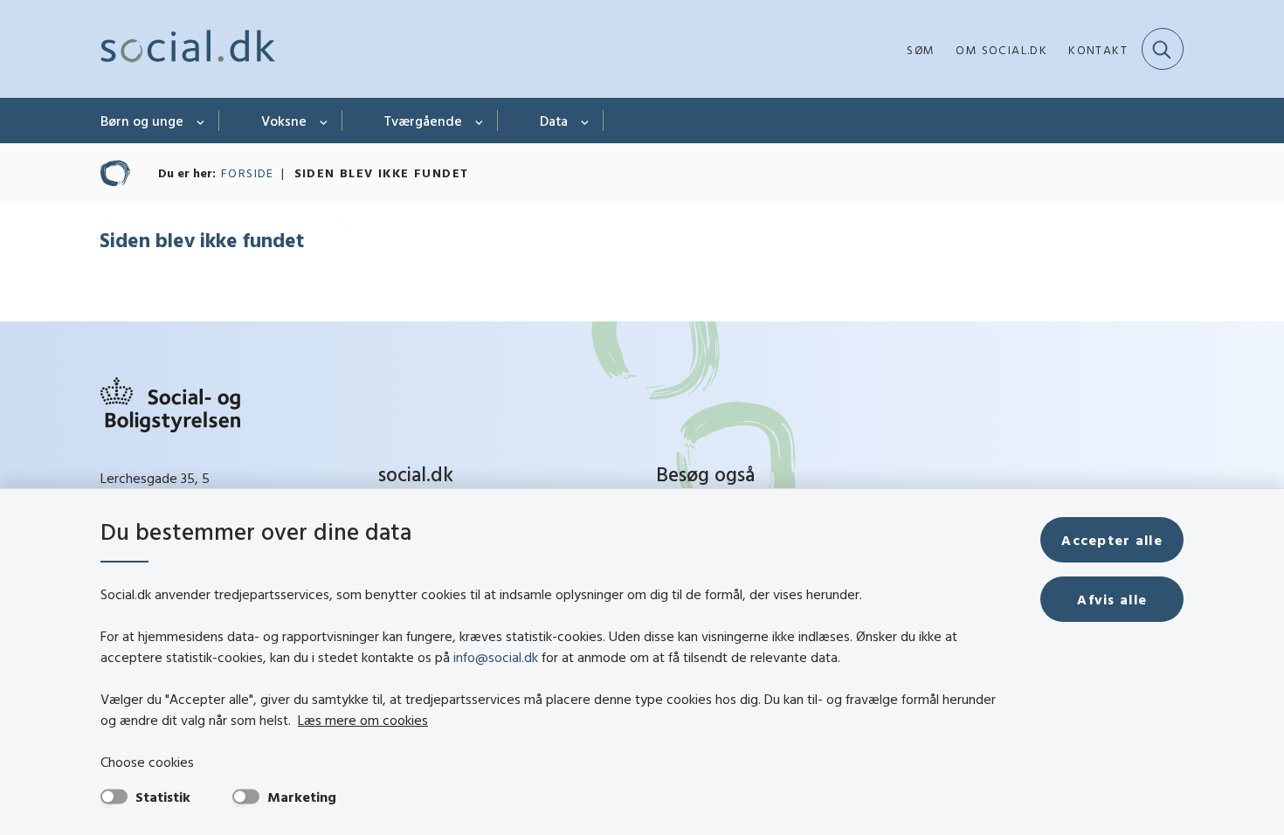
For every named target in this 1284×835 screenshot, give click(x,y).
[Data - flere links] (586, 120)
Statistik (162, 796)
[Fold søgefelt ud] (1163, 49)
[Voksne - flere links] (324, 120)
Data (554, 120)
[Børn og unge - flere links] (201, 120)
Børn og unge (141, 120)
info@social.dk (495, 657)
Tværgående (423, 120)
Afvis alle (1112, 599)
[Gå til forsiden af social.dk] (187, 49)
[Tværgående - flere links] (480, 120)
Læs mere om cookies (363, 719)
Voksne (284, 120)
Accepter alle (1112, 540)
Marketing (301, 796)
